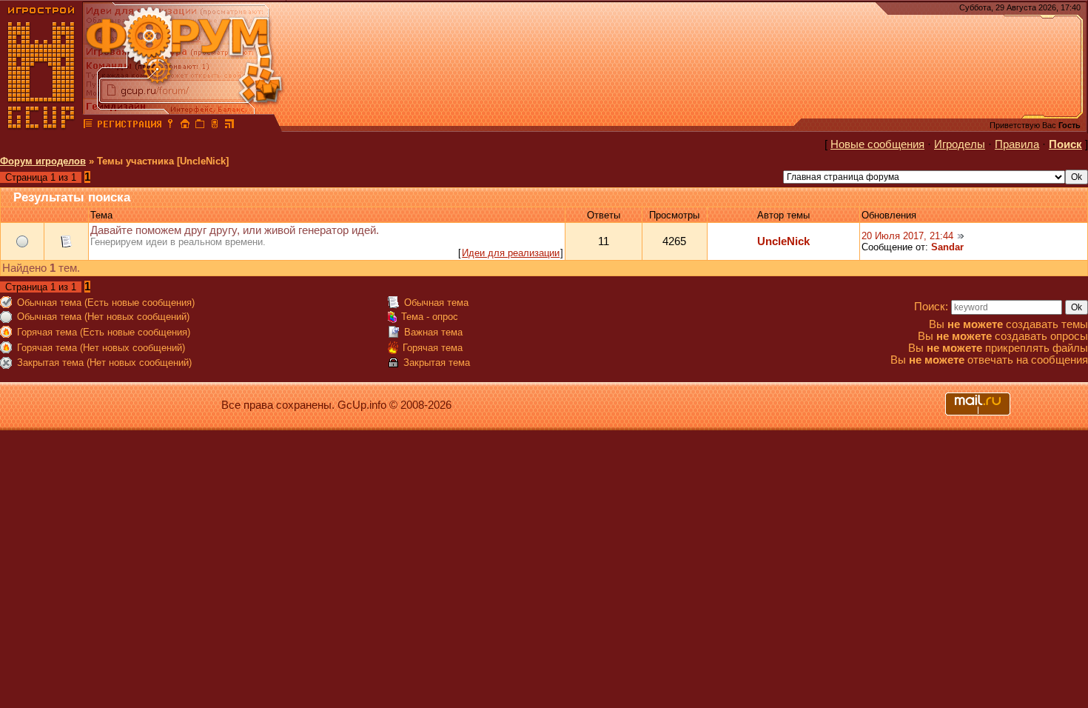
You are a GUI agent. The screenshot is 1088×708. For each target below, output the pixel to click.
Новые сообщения (877, 144)
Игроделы (959, 144)
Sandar (947, 247)
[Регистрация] (129, 126)
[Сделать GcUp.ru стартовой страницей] (185, 126)
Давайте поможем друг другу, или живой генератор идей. (234, 230)
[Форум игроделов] (88, 126)
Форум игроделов (43, 161)
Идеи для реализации (511, 252)
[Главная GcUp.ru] (41, 126)
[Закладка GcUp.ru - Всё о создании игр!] (199, 126)
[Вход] (170, 126)
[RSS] (229, 126)
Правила (1017, 144)
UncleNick (783, 241)
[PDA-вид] (214, 126)
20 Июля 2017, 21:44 (907, 235)
